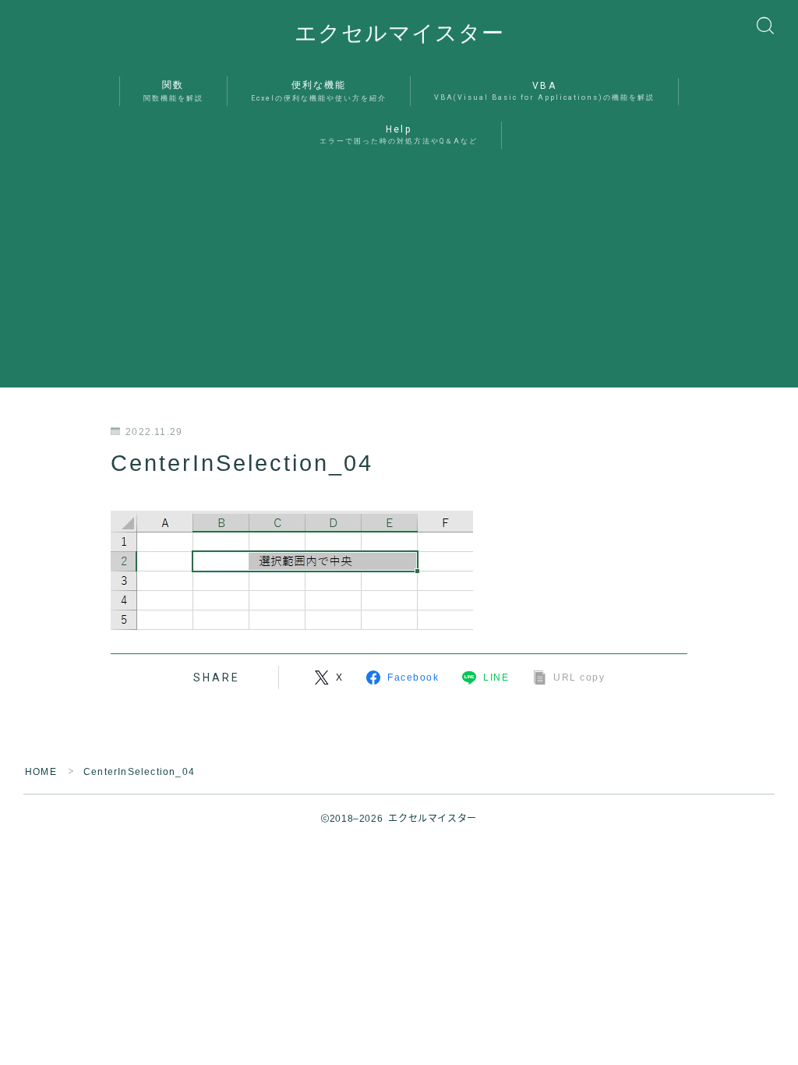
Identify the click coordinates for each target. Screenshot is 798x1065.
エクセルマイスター (399, 34)
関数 (173, 91)
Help (399, 134)
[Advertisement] (399, 278)
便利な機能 (319, 91)
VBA (544, 90)
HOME (41, 771)
